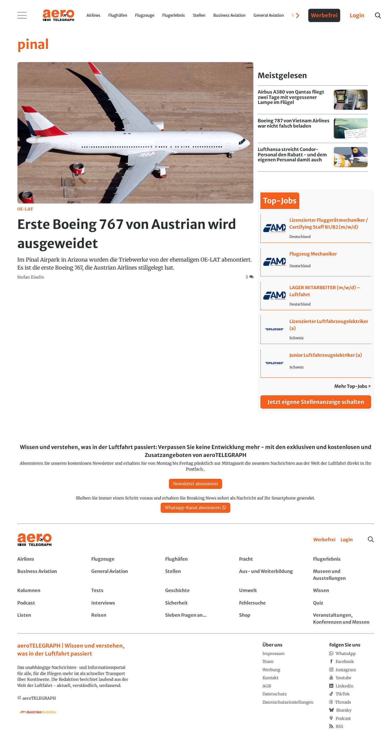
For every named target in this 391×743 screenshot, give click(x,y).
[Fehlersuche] (269, 603)
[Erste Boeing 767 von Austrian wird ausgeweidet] (135, 171)
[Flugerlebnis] (343, 559)
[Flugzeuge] (121, 559)
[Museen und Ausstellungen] (343, 575)
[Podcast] (47, 603)
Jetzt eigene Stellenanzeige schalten (316, 401)
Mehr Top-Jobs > (352, 386)
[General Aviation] (121, 575)
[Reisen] (121, 619)
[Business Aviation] (47, 575)
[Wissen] (343, 590)
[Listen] (47, 619)
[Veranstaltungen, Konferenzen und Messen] (343, 619)
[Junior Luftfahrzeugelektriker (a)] (316, 363)
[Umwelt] (269, 590)
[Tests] (121, 590)
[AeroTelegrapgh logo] (34, 540)
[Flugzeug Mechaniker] (316, 262)
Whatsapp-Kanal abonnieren (193, 507)
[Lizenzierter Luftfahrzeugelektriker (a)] (316, 330)
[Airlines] (47, 559)
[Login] (346, 539)
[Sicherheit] (195, 603)
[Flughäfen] (195, 559)
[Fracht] (269, 559)
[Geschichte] (195, 590)
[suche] (378, 15)
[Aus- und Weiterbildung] (269, 575)
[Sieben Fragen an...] (195, 619)
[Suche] (371, 539)
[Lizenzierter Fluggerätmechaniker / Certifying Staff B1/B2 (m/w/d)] (316, 228)
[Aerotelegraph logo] (58, 15)
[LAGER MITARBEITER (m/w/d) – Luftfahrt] (316, 296)
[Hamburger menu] (22, 15)
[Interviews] (121, 603)
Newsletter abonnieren (195, 483)
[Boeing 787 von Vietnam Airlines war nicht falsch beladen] (313, 128)
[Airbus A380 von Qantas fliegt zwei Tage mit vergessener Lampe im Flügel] (313, 100)
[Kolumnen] (47, 590)
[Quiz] (343, 603)
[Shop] (269, 619)
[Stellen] (195, 575)
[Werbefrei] (324, 539)
